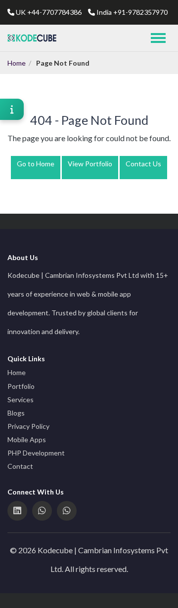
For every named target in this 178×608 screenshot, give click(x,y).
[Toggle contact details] (12, 109)
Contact (20, 466)
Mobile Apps (26, 439)
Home (16, 63)
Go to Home (35, 163)
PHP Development (36, 453)
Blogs (16, 413)
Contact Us (143, 163)
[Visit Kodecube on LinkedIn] (17, 511)
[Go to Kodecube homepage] (32, 38)
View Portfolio (90, 163)
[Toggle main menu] (158, 38)
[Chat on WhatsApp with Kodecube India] (67, 511)
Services (20, 399)
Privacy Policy (28, 426)
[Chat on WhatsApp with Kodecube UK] (42, 511)
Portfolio (21, 386)
